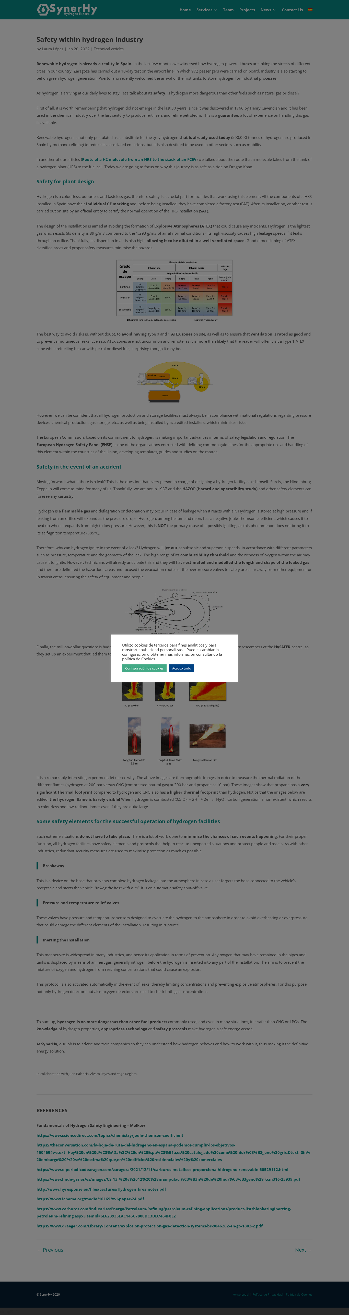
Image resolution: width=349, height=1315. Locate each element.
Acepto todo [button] (181, 668)
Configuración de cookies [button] (144, 668)
